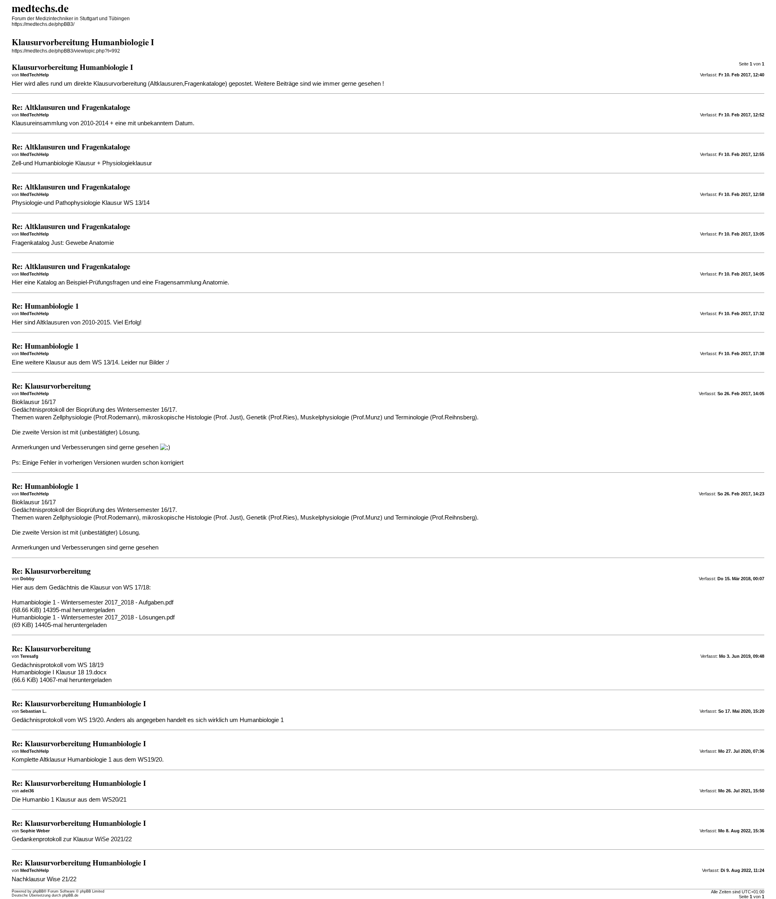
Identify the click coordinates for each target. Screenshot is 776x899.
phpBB (38, 891)
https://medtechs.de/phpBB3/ (43, 24)
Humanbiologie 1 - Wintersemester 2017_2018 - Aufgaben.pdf (92, 602)
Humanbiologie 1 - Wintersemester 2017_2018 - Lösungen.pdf (93, 617)
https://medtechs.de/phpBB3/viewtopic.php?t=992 (66, 51)
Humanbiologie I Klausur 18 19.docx (59, 672)
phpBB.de (70, 895)
